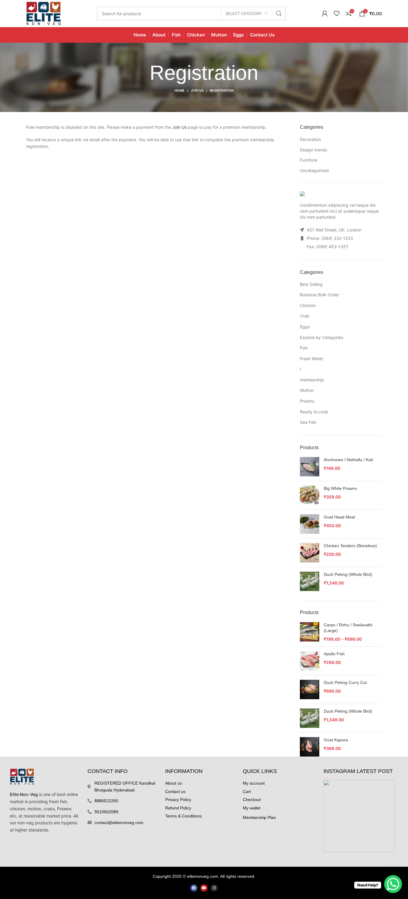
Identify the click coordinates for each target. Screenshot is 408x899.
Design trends (313, 149)
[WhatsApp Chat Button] (393, 884)
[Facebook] (193, 888)
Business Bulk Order (319, 294)
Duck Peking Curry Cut (345, 682)
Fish (304, 347)
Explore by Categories (321, 337)
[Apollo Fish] (309, 661)
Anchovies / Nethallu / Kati (348, 459)
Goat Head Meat (339, 517)
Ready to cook (314, 411)
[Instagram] (214, 888)
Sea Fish (308, 422)
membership (312, 379)
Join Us (197, 90)
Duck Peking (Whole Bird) (348, 574)
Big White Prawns (340, 488)
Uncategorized (314, 170)
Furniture (308, 159)
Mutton (307, 390)
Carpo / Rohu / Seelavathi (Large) (348, 627)
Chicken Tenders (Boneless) (350, 545)
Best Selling (311, 284)
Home (179, 90)
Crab (304, 315)
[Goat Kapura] (309, 747)
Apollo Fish (334, 653)
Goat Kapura (336, 739)
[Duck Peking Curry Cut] (309, 689)
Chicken (308, 305)
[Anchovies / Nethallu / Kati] (309, 466)
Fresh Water (311, 358)
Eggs (305, 326)
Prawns (307, 401)
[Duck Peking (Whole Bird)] (309, 581)
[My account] (325, 13)
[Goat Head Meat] (309, 524)
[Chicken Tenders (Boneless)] (309, 552)
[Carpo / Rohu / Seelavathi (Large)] (309, 632)
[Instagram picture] (359, 816)
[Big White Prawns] (309, 495)
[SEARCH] (279, 13)
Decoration (310, 139)
